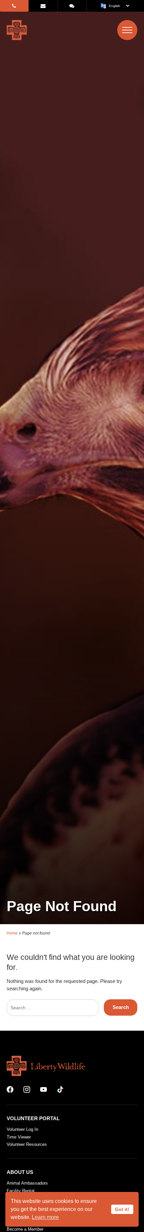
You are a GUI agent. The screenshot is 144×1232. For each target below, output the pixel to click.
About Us (20, 1172)
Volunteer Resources (27, 1144)
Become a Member (25, 1229)
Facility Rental (20, 1190)
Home (12, 933)
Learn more (45, 1217)
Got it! (122, 1209)
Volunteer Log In (22, 1129)
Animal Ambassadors (27, 1183)
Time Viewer (19, 1137)
